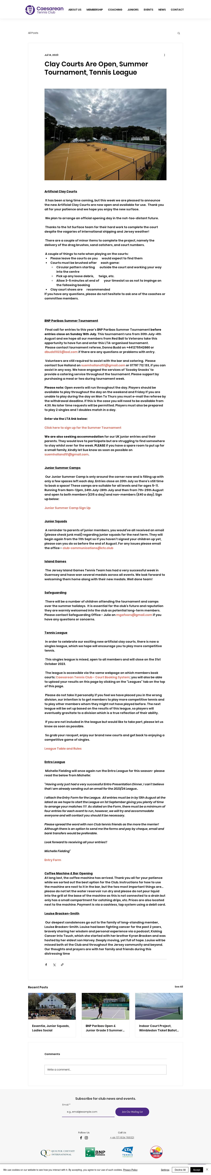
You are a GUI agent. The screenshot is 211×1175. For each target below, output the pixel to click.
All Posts (33, 33)
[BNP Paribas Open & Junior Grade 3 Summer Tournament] (105, 1006)
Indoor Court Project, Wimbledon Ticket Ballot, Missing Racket (158, 1028)
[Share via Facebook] (46, 964)
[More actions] (164, 55)
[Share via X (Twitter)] (54, 964)
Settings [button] (165, 1169)
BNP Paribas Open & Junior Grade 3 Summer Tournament (104, 1028)
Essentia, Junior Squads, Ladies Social (50, 1028)
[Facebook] (81, 1138)
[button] (178, 33)
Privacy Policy (130, 1169)
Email (65, 1104)
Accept (196, 1169)
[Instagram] (86, 1138)
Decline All (180, 1169)
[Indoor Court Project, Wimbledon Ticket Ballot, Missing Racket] (159, 1006)
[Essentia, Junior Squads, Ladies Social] (52, 1006)
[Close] (207, 1169)
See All (179, 986)
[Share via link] (62, 964)
